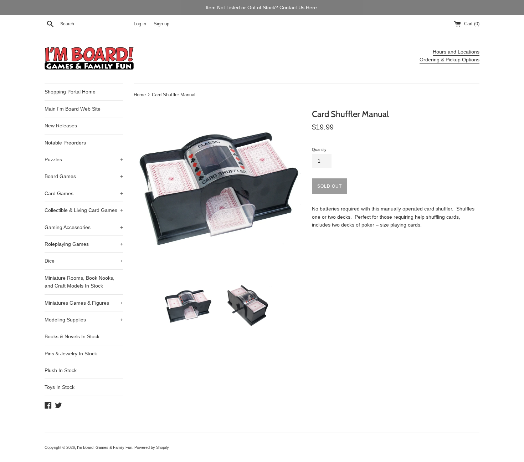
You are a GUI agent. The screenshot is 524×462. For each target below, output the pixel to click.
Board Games (84, 176)
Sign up (161, 23)
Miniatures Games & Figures (84, 303)
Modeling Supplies (84, 320)
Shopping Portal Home (70, 92)
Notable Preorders (65, 143)
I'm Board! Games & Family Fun (104, 447)
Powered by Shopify (151, 447)
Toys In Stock (60, 387)
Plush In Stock (61, 370)
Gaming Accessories (84, 227)
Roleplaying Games (84, 244)
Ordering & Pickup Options (449, 59)
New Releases (61, 125)
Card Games (84, 193)
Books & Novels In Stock (72, 336)
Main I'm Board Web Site (73, 109)
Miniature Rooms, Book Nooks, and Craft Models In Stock (79, 282)
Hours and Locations (456, 52)
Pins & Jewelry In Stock (71, 353)
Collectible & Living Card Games (84, 210)
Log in (140, 23)
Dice (84, 261)
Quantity (319, 149)
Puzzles (84, 159)
